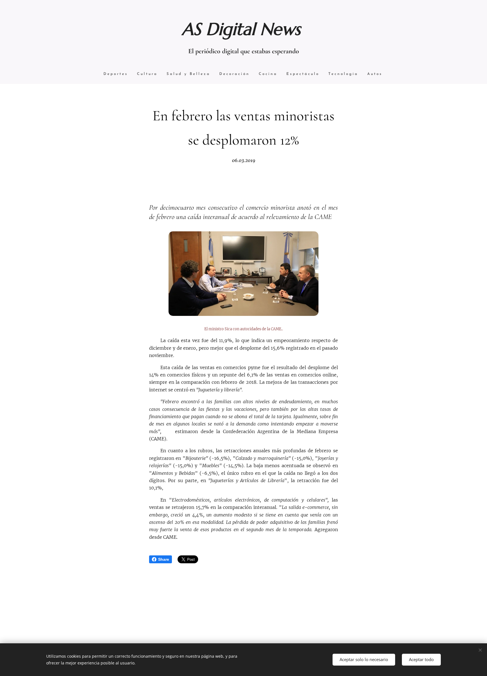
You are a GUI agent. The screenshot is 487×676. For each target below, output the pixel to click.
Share (163, 559)
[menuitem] (115, 74)
